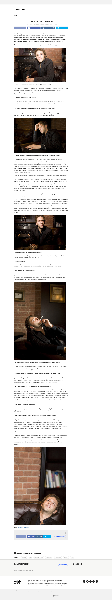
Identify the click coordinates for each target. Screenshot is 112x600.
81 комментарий (60, 536)
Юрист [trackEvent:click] (72, 557)
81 (27, 24)
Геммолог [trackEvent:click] (66, 557)
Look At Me (19, 9)
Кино (15, 15)
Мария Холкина (40, 24)
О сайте (16, 590)
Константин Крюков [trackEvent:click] (38, 557)
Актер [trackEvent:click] (30, 557)
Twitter (90, 581)
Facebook (84, 581)
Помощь (50, 590)
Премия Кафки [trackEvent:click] (58, 557)
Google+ (93, 581)
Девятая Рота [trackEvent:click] (49, 557)
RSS (97, 581)
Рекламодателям (28, 590)
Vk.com (87, 581)
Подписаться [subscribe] (63, 564)
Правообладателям (37, 590)
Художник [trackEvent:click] (24, 557)
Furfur (56, 595)
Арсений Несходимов (24, 527)
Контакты (21, 590)
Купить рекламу (85, 62)
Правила (45, 590)
